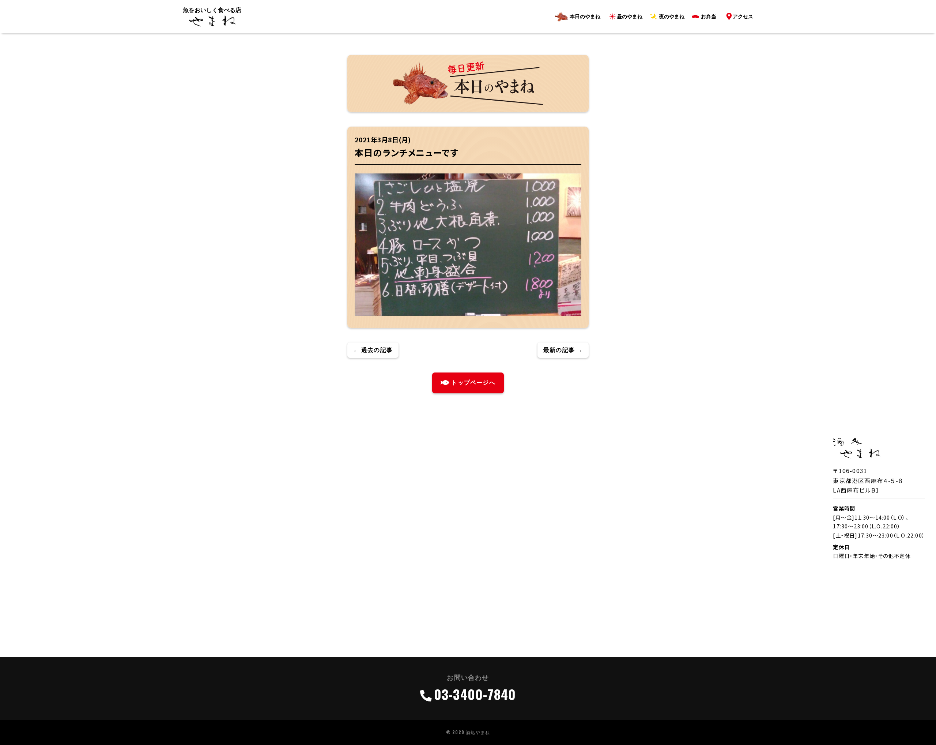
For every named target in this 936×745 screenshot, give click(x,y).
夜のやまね (671, 16)
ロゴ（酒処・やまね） (212, 21)
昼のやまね (629, 16)
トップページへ (473, 382)
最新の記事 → (563, 350)
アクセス (743, 16)
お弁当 (708, 16)
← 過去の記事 (373, 350)
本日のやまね (585, 16)
